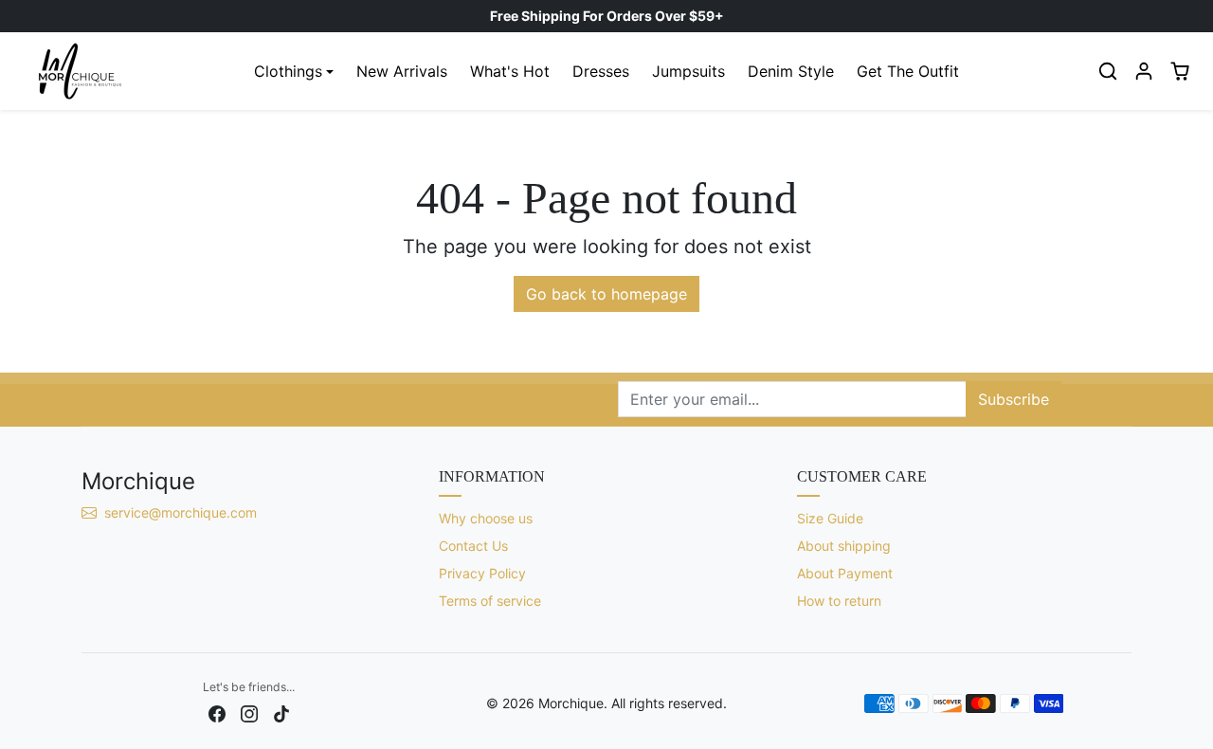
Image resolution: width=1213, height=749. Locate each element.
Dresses (600, 71)
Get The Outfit (908, 71)
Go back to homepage (606, 293)
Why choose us (486, 518)
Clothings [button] (288, 71)
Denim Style (791, 71)
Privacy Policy (482, 573)
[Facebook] (217, 712)
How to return (839, 601)
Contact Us (473, 546)
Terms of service (490, 601)
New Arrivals (401, 71)
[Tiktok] (281, 712)
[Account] (1144, 71)
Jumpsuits (688, 71)
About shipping (844, 546)
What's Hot (510, 71)
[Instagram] (249, 712)
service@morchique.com (182, 512)
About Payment (845, 573)
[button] (1108, 71)
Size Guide (830, 518)
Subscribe (1013, 399)
